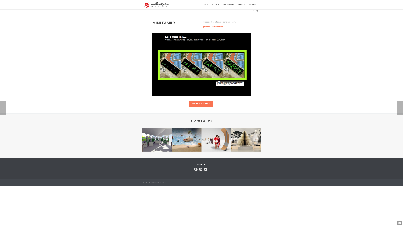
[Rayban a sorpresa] (187, 136)
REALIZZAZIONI (228, 5)
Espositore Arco (216, 146)
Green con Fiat (156, 146)
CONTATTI (252, 5)
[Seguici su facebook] (196, 169)
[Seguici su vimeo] (205, 169)
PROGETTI (241, 5)
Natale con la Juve (246, 146)
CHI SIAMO (215, 5)
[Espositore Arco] (216, 136)
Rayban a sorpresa (187, 146)
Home (206, 5)
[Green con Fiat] (157, 136)
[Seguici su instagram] (200, 169)
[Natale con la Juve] (246, 136)
